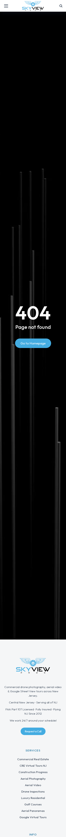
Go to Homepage (33, 343)
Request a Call (33, 731)
